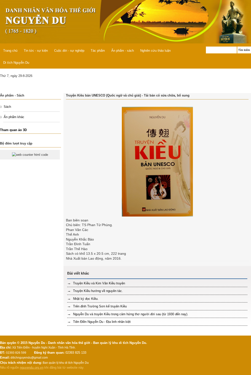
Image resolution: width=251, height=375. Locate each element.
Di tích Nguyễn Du (16, 62)
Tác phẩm (98, 50)
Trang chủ (10, 50)
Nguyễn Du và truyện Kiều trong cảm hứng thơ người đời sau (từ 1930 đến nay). (130, 314)
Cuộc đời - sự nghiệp (69, 50)
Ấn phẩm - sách (122, 50)
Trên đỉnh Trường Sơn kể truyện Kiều (99, 306)
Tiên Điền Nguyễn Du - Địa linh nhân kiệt (101, 322)
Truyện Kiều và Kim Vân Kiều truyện (98, 283)
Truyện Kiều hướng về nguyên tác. (97, 291)
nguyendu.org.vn (31, 367)
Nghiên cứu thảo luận (155, 50)
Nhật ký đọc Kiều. (85, 299)
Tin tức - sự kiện (36, 50)
